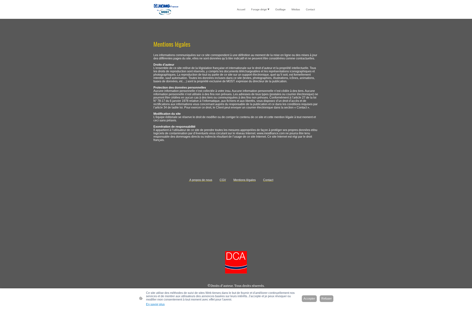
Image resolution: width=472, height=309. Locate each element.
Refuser (326, 298)
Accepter (309, 298)
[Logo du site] (166, 9)
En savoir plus (155, 304)
